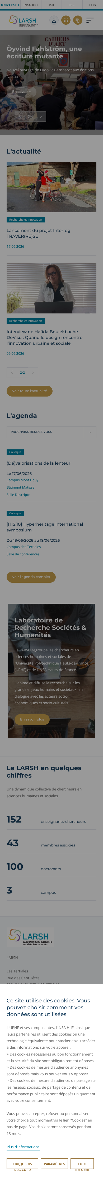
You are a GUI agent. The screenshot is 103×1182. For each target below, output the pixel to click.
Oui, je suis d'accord (22, 1165)
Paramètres (54, 1164)
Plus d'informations (23, 1146)
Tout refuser (82, 1165)
